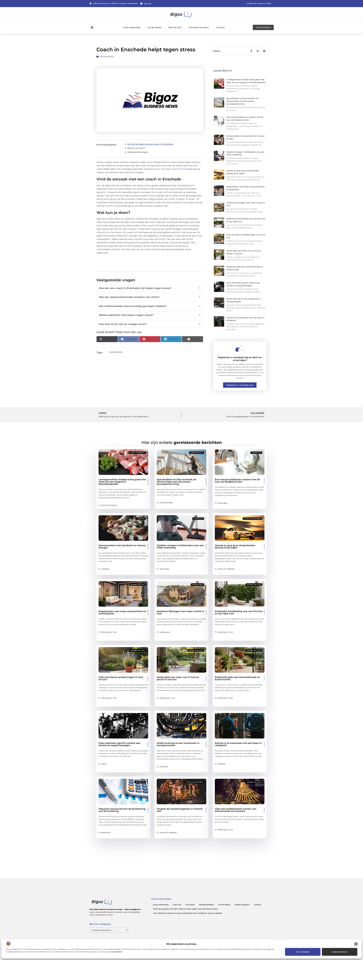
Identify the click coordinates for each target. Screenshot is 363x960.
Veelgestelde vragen (137, 152)
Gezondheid (107, 56)
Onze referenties (132, 27)
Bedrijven (140, 782)
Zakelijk (141, 519)
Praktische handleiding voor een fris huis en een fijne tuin (239, 612)
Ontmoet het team (199, 27)
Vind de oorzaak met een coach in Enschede (150, 144)
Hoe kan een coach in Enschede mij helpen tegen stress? (150, 288)
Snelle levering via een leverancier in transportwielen (178, 744)
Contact (220, 27)
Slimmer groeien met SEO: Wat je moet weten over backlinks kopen (185, 909)
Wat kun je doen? (136, 148)
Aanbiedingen (196, 453)
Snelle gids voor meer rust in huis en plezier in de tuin (178, 678)
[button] (355, 944)
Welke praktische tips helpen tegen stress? (150, 315)
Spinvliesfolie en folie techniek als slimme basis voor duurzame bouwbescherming (242, 101)
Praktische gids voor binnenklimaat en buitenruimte (237, 678)
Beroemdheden (206, 904)
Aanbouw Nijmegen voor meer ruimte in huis (180, 612)
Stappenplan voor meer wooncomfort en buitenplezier (122, 612)
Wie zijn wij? (175, 27)
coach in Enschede (182, 169)
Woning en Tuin (138, 584)
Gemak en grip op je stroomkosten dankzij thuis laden (235, 546)
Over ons (177, 904)
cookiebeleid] (116, 952)
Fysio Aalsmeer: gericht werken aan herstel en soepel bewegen (119, 744)
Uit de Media (154, 27)
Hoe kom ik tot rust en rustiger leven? (150, 324)
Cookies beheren (340, 952)
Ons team (190, 904)
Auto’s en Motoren (252, 519)
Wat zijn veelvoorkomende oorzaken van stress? (150, 297)
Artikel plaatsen (242, 904)
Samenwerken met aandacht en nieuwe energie (122, 546)
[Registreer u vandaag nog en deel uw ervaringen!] (240, 348)
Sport (142, 716)
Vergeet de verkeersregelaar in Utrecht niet (180, 810)
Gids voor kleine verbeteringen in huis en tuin (121, 678)
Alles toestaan (303, 952)
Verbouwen (197, 584)
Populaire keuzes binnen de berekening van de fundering (122, 810)
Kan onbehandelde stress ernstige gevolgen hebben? (150, 306)
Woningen (256, 453)
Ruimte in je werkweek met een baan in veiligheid (238, 744)
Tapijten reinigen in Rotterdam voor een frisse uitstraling (180, 546)
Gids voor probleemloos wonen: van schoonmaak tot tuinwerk (235, 810)
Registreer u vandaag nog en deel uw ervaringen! (240, 358)
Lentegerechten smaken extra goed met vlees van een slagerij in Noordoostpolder (122, 481)
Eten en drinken (137, 453)
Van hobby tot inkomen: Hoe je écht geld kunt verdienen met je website (187, 913)
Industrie (198, 716)
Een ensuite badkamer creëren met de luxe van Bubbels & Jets (237, 480)
